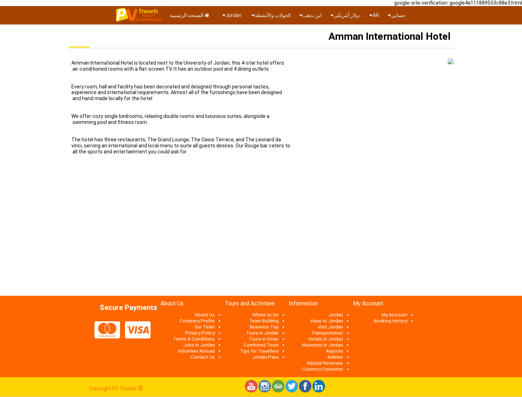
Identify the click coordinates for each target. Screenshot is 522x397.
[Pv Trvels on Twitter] (292, 390)
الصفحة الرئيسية (187, 15)
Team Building (264, 320)
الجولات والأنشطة (273, 15)
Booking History (390, 320)
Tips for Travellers (259, 351)
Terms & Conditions (194, 339)
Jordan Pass (265, 357)
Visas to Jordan (326, 320)
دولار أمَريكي (347, 15)
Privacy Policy (200, 333)
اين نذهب (312, 15)
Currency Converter (322, 369)
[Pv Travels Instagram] (265, 390)
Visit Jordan (330, 327)
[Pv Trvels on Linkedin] (318, 390)
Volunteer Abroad (196, 351)
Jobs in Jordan (199, 345)
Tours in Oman (264, 339)
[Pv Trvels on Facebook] (305, 390)
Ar (376, 15)
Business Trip (264, 327)
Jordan (234, 15)
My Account (394, 314)
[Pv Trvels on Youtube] (251, 390)
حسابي (398, 15)
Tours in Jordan (262, 333)
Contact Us (203, 357)
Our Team (205, 327)
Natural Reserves (325, 363)
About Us (205, 314)
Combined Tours (261, 345)
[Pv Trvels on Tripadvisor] (278, 390)
